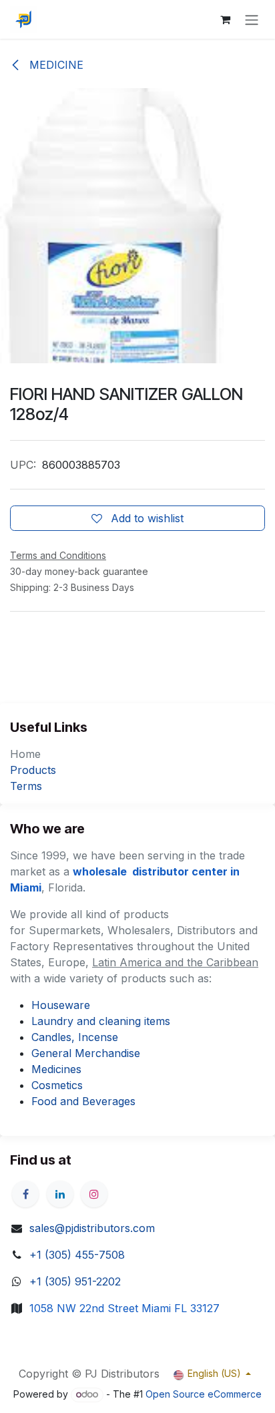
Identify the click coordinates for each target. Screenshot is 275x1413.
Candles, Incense (74, 1037)
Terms (26, 786)
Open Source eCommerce (204, 1394)
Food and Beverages (83, 1101)
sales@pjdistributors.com (92, 1228)
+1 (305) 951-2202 (75, 1281)
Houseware (60, 1005)
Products (33, 770)
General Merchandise (85, 1053)
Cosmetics (57, 1085)
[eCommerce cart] (225, 19)
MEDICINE (54, 64)
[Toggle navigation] (251, 19)
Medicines (56, 1069)
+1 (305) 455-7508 (77, 1254)
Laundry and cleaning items (100, 1021)
